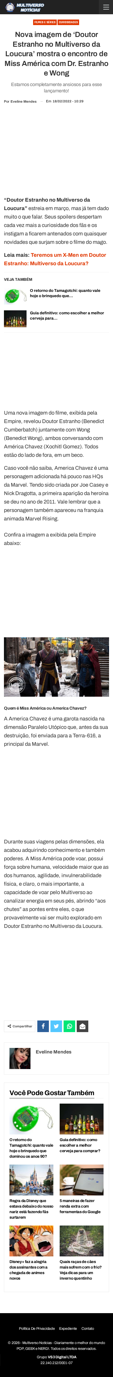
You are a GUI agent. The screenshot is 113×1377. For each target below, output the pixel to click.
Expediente (68, 1329)
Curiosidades (68, 22)
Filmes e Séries (44, 22)
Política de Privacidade (37, 1329)
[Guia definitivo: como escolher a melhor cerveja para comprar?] (15, 318)
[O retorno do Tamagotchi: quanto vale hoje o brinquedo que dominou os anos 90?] (15, 296)
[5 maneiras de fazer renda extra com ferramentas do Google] (82, 1180)
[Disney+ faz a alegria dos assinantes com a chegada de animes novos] (31, 1241)
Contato (87, 1329)
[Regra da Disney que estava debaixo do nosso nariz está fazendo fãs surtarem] (31, 1180)
